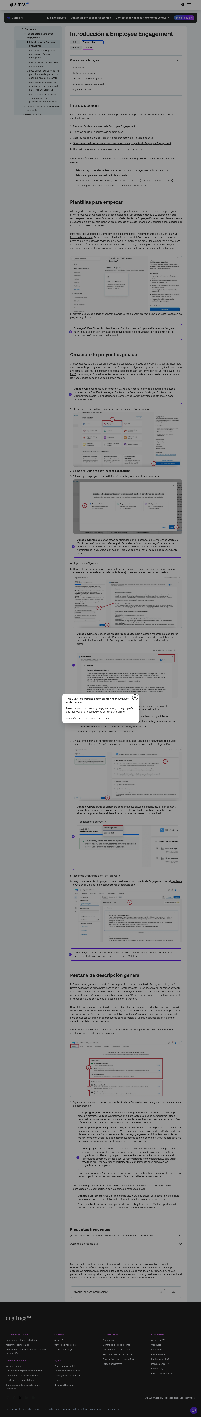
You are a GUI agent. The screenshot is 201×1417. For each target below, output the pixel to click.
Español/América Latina (97, 718)
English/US (71, 718)
